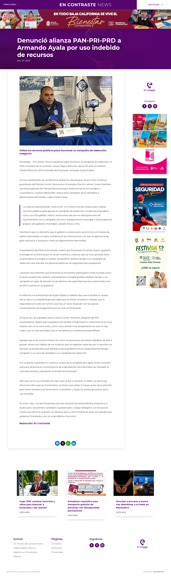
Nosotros (56, 548)
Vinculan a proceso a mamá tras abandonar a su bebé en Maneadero (132, 504)
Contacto (56, 543)
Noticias (154, 4)
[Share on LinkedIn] (73, 443)
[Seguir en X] (150, 106)
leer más (25, 512)
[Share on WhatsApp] (68, 443)
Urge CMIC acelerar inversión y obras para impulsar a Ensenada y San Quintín (37, 504)
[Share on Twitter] (62, 443)
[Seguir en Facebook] (144, 106)
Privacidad (57, 552)
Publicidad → (11, 4)
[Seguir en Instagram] (155, 106)
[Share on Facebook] (57, 443)
